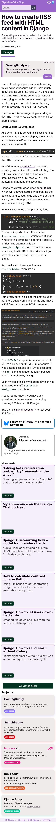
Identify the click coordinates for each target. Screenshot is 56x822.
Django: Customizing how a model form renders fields (25, 541)
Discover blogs (12, 811)
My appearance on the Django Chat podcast (27, 505)
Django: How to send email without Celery (25, 649)
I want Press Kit (12, 763)
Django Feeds (33, 806)
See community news (14, 788)
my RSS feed (27, 166)
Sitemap (46, 820)
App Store (9, 711)
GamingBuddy (14, 699)
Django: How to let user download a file (28, 613)
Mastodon (43, 440)
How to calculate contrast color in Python (24, 577)
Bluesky (28, 421)
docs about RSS (39, 188)
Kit (12, 748)
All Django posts (28, 685)
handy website (24, 409)
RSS (9, 820)
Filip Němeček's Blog (12, 2)
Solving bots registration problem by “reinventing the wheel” (26, 471)
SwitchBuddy (13, 722)
